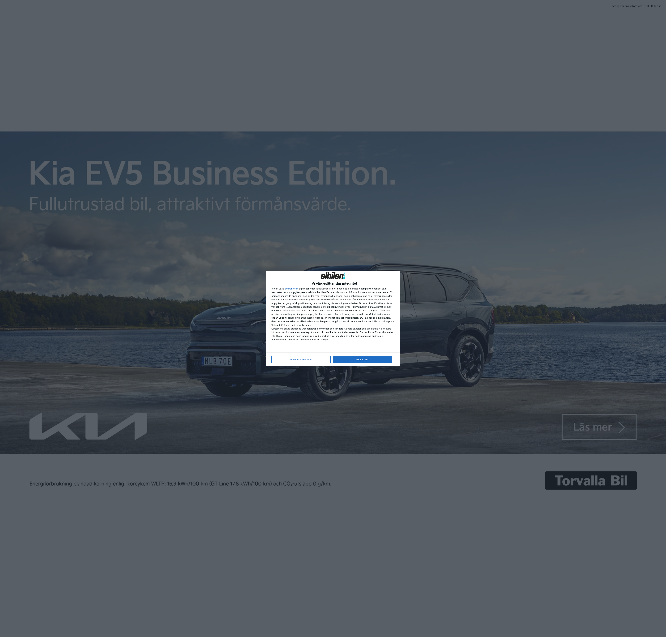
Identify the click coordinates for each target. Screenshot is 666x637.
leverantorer (291, 288)
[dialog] (333, 318)
